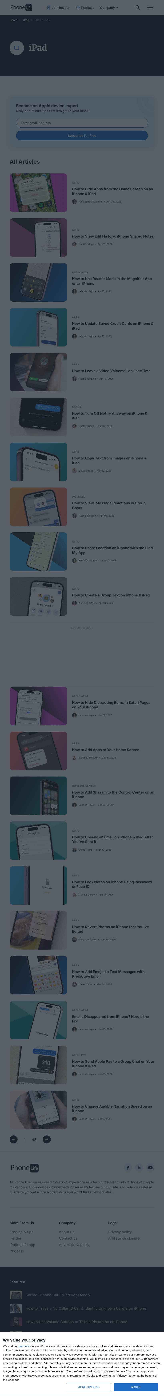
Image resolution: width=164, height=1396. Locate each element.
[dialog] (82, 1364)
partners (24, 1346)
